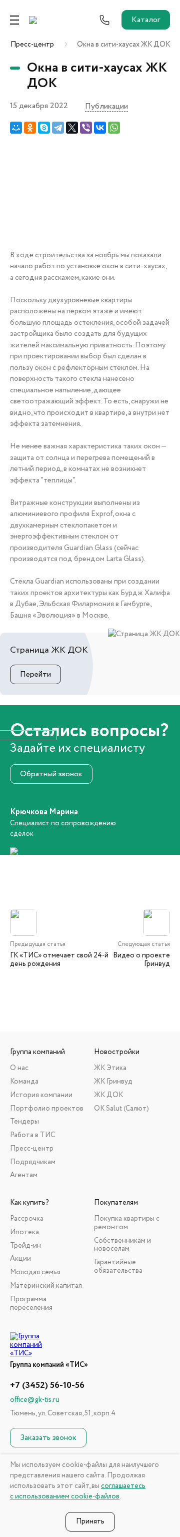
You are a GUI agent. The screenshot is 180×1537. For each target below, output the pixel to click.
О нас (19, 1068)
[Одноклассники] (30, 128)
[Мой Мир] (16, 128)
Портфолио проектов (47, 1109)
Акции (20, 1259)
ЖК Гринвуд (113, 1082)
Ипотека (24, 1232)
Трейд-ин (25, 1246)
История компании (41, 1095)
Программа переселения (31, 1303)
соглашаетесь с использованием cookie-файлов (78, 1491)
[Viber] (86, 128)
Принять (90, 1521)
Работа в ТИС (32, 1135)
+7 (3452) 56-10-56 (47, 1385)
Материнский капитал (46, 1286)
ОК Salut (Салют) (121, 1109)
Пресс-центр (32, 45)
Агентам (24, 1175)
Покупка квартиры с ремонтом (127, 1223)
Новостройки (117, 1052)
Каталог (146, 20)
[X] (72, 128)
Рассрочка (27, 1219)
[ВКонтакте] (100, 128)
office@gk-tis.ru (35, 1400)
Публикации (106, 107)
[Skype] (44, 128)
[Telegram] (58, 128)
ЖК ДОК (108, 1095)
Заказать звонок (48, 1437)
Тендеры (24, 1122)
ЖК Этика (110, 1068)
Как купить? (29, 1203)
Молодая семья (35, 1272)
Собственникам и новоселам (122, 1245)
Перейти (35, 674)
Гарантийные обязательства (118, 1266)
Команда (24, 1082)
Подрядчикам (33, 1162)
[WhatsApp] (114, 128)
